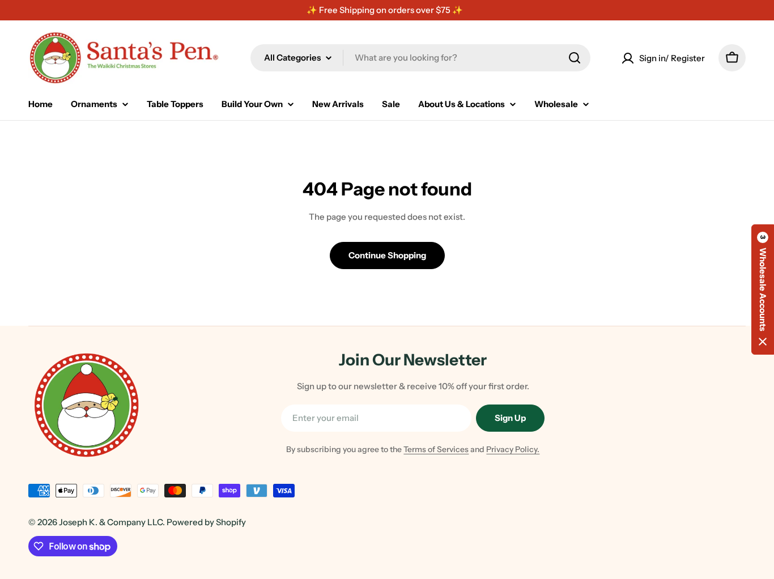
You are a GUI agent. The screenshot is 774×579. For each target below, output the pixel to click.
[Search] (574, 58)
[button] (762, 289)
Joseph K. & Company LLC (111, 522)
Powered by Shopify (206, 522)
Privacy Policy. (512, 449)
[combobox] (420, 57)
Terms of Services (436, 449)
